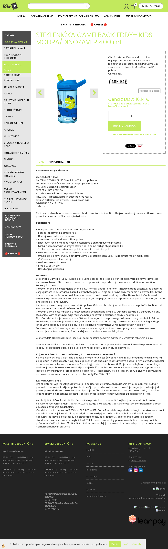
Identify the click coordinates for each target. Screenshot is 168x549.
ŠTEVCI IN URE (11, 80)
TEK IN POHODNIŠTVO (138, 16)
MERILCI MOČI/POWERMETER (15, 190)
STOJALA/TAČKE (13, 182)
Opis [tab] (41, 161)
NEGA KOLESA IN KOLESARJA (12, 56)
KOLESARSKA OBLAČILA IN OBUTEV (78, 16)
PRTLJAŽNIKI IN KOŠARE (16, 152)
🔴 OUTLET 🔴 (98, 24)
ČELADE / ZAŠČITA (14, 87)
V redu (114, 544)
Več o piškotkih (132, 544)
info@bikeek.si (138, 460)
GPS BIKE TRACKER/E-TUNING (16, 200)
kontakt (90, 450)
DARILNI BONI (11, 208)
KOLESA (21, 16)
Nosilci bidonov (12, 74)
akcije (89, 482)
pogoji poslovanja (96, 496)
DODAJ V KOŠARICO (124, 126)
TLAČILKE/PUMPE (13, 110)
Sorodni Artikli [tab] (59, 161)
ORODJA (9, 129)
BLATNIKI (8, 159)
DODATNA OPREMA (42, 16)
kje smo (90, 489)
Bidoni (7, 70)
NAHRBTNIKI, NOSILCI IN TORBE (16, 102)
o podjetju (91, 476)
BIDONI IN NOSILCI (13, 64)
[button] (94, 93)
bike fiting (91, 469)
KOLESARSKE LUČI (13, 123)
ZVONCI (8, 116)
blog (88, 456)
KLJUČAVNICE (11, 136)
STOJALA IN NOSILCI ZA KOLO (16, 144)
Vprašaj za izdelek (149, 90)
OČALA (8, 93)
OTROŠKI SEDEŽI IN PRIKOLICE (14, 174)
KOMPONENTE (112, 16)
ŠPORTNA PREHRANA (73, 24)
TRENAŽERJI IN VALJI (14, 48)
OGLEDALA (10, 166)
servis (89, 463)
